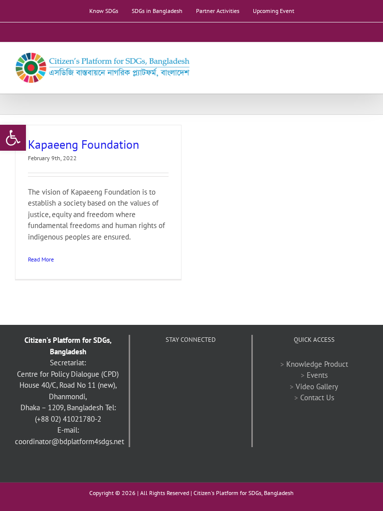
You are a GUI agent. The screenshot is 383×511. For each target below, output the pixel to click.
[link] (13, 138)
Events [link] (317, 375)
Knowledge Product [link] (317, 364)
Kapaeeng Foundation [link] (83, 144)
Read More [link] (41, 259)
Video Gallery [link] (317, 386)
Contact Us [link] (317, 397)
